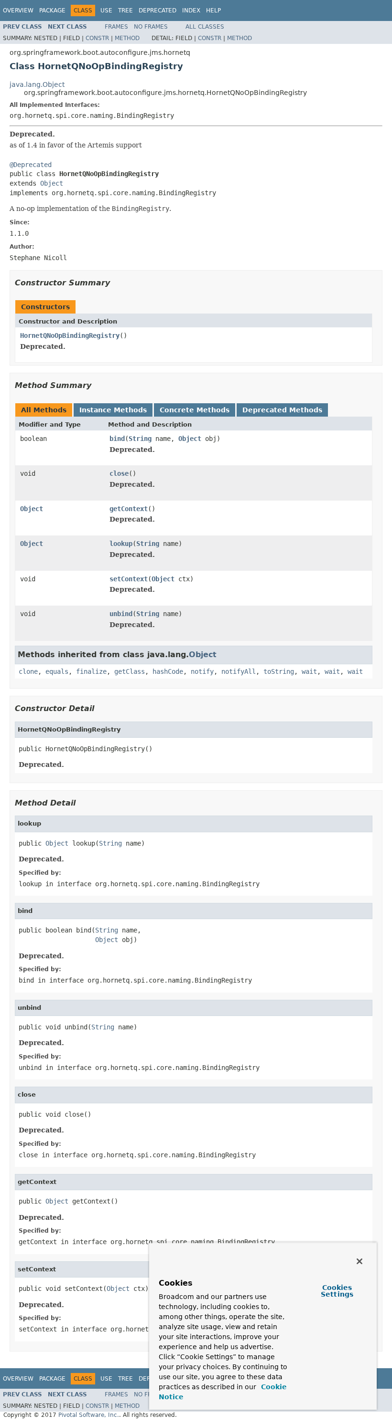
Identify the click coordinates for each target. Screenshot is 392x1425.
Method (127, 38)
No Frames (151, 26)
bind (117, 438)
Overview (18, 10)
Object (51, 183)
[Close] (359, 1261)
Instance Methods (113, 410)
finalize (91, 671)
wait (309, 671)
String (140, 438)
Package (52, 10)
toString (278, 671)
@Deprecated (31, 164)
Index (191, 10)
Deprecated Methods (282, 410)
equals (56, 671)
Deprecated (157, 10)
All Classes (204, 26)
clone (28, 671)
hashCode (167, 671)
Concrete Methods (194, 410)
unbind (120, 614)
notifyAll (238, 671)
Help (213, 10)
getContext (128, 509)
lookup (120, 543)
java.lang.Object (37, 84)
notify (202, 671)
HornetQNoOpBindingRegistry (70, 335)
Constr (97, 38)
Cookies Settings (337, 1291)
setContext (128, 579)
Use (106, 10)
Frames (116, 26)
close (119, 473)
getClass (129, 671)
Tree (125, 10)
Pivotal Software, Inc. (88, 1415)
